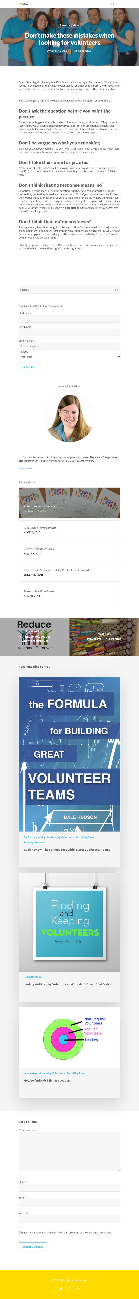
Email (23, 1197)
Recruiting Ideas (69, 25)
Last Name (25, 326)
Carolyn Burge (58, 50)
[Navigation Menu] (118, 4)
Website (24, 1212)
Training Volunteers (35, 842)
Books (27, 837)
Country (23, 351)
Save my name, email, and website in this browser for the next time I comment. (66, 1232)
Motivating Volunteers (60, 837)
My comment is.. (28, 1129)
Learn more (25, 468)
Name (23, 1182)
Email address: (27, 340)
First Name (25, 313)
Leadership (39, 837)
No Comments (82, 50)
